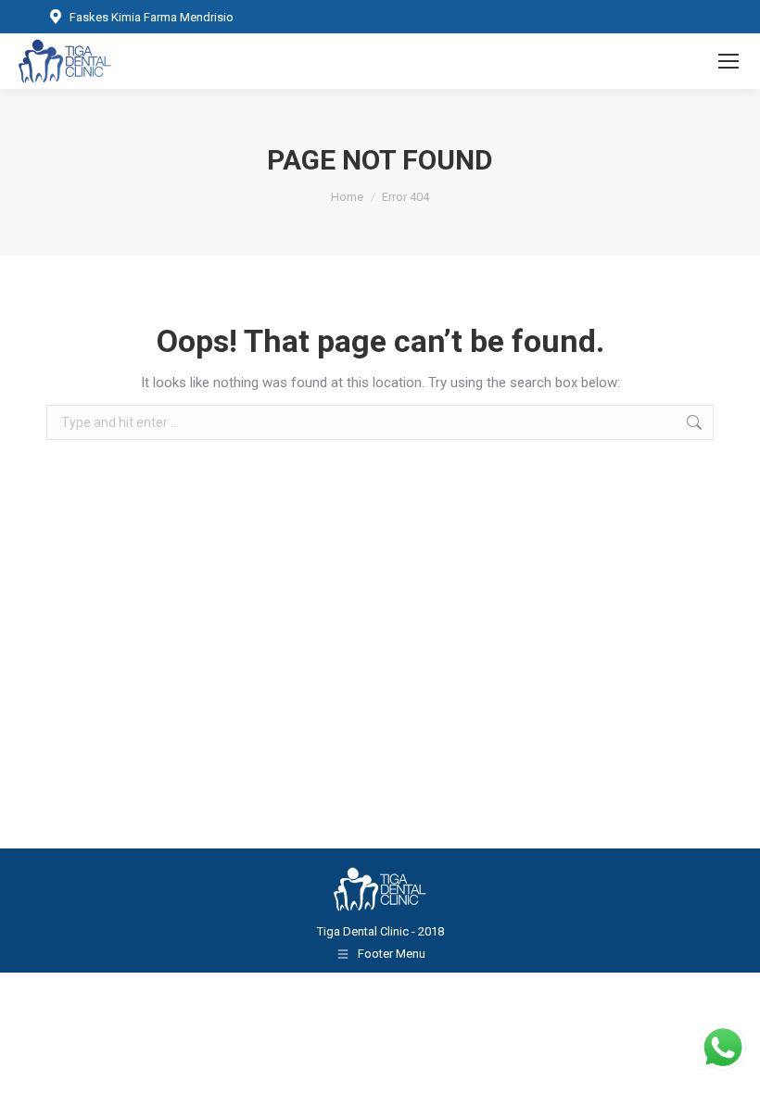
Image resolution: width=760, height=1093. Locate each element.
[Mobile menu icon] (728, 61)
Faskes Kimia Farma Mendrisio (152, 17)
